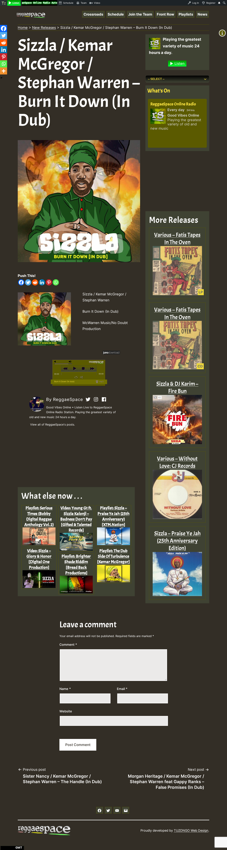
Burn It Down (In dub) (64, 381)
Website (65, 711)
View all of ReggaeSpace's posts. (52, 424)
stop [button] (83, 369)
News (202, 14)
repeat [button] (76, 377)
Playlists (186, 14)
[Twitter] (28, 282)
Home (23, 27)
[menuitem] (3, 3)
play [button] (74, 369)
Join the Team (140, 14)
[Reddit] (35, 282)
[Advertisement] (79, 457)
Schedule (116, 14)
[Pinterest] (49, 282)
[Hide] (1, 77)
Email (122, 689)
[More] (3, 70)
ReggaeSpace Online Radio (173, 104)
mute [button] (55, 362)
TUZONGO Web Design (191, 830)
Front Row (165, 14)
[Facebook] (21, 282)
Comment (68, 644)
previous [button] (65, 369)
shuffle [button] (81, 377)
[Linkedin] (42, 282)
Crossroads (93, 14)
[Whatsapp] (56, 282)
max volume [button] (70, 362)
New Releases (44, 27)
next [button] (92, 369)
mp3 (101, 381)
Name (65, 689)
